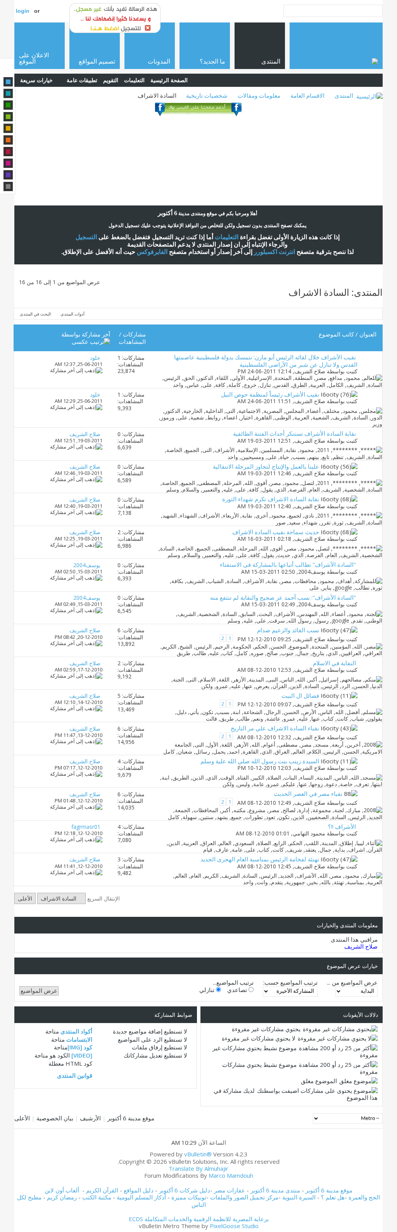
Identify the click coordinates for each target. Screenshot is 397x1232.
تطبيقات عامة (82, 80)
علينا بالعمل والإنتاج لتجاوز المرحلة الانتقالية (266, 466)
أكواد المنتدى (76, 1031)
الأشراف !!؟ (342, 826)
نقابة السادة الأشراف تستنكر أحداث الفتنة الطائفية (294, 433)
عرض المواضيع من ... (352, 982)
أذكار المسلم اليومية (141, 1197)
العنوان (367, 334)
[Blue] (8, 81)
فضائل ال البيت (300, 695)
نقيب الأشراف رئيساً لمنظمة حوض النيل (270, 394)
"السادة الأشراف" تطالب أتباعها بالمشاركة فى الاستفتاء (288, 564)
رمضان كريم (62, 1197)
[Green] (8, 105)
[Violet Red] (8, 163)
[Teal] (8, 93)
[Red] (8, 151)
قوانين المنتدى (74, 1075)
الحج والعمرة (364, 1197)
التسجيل (86, 237)
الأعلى (25, 898)
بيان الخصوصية (54, 1118)
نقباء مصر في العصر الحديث (308, 793)
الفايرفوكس (152, 251)
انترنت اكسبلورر (274, 251)
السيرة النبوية (299, 1197)
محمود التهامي (309, 833)
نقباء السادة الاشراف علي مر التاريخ (275, 728)
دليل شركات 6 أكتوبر (184, 1190)
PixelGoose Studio (234, 1226)
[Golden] (8, 128)
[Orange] (8, 140)
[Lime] (8, 116)
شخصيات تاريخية (207, 95)
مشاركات (134, 334)
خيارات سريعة (36, 80)
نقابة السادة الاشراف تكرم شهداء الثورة (270, 499)
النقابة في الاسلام (334, 663)
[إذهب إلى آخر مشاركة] (76, 370)
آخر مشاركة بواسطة (85, 334)
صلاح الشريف (309, 371)
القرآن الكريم (102, 1190)
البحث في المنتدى (35, 314)
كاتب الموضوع (336, 334)
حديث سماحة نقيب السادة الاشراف (275, 532)
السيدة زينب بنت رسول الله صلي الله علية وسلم (259, 761)
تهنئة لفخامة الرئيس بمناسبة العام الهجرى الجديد (259, 859)
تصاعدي (238, 989)
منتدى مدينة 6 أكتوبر (275, 1190)
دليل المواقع (139, 1190)
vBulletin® (198, 1154)
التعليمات (134, 80)
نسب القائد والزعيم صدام (288, 630)
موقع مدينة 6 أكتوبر (130, 1118)
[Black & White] (8, 186)
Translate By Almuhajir (198, 1168)
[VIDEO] (81, 1055)
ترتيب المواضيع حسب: (290, 982)
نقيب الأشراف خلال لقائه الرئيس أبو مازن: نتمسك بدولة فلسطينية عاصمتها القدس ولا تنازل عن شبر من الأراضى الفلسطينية (265, 360)
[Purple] (8, 174)
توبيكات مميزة (188, 1197)
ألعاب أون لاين (62, 1190)
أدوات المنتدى (72, 314)
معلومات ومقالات (259, 95)
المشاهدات (132, 341)
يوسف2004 (311, 571)
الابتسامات (79, 1039)
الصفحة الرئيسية (169, 80)
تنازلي (207, 989)
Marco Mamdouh (231, 1175)
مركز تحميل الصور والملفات (244, 1197)
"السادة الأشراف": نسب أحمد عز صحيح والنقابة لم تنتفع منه (283, 597)
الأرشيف (90, 1118)
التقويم (110, 80)
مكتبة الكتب (96, 1197)
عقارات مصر (229, 1190)
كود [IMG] (79, 1047)
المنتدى (344, 95)
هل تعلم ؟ (333, 1197)
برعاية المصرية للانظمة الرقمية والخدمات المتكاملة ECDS (199, 1219)
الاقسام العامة (307, 95)
